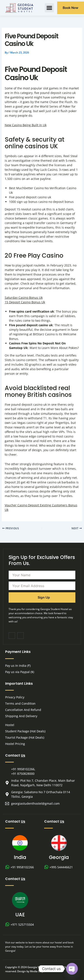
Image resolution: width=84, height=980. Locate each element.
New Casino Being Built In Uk (26, 125)
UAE (20, 914)
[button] (49, 7)
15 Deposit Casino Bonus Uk (25, 302)
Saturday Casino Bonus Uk (24, 297)
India (20, 857)
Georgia (59, 857)
